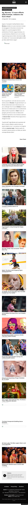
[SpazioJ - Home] (14, 2)
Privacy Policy (14, 486)
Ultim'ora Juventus (7, 9)
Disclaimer (21, 486)
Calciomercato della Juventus (9, 7)
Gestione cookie (24, 503)
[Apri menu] (26, 2)
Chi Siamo (6, 486)
